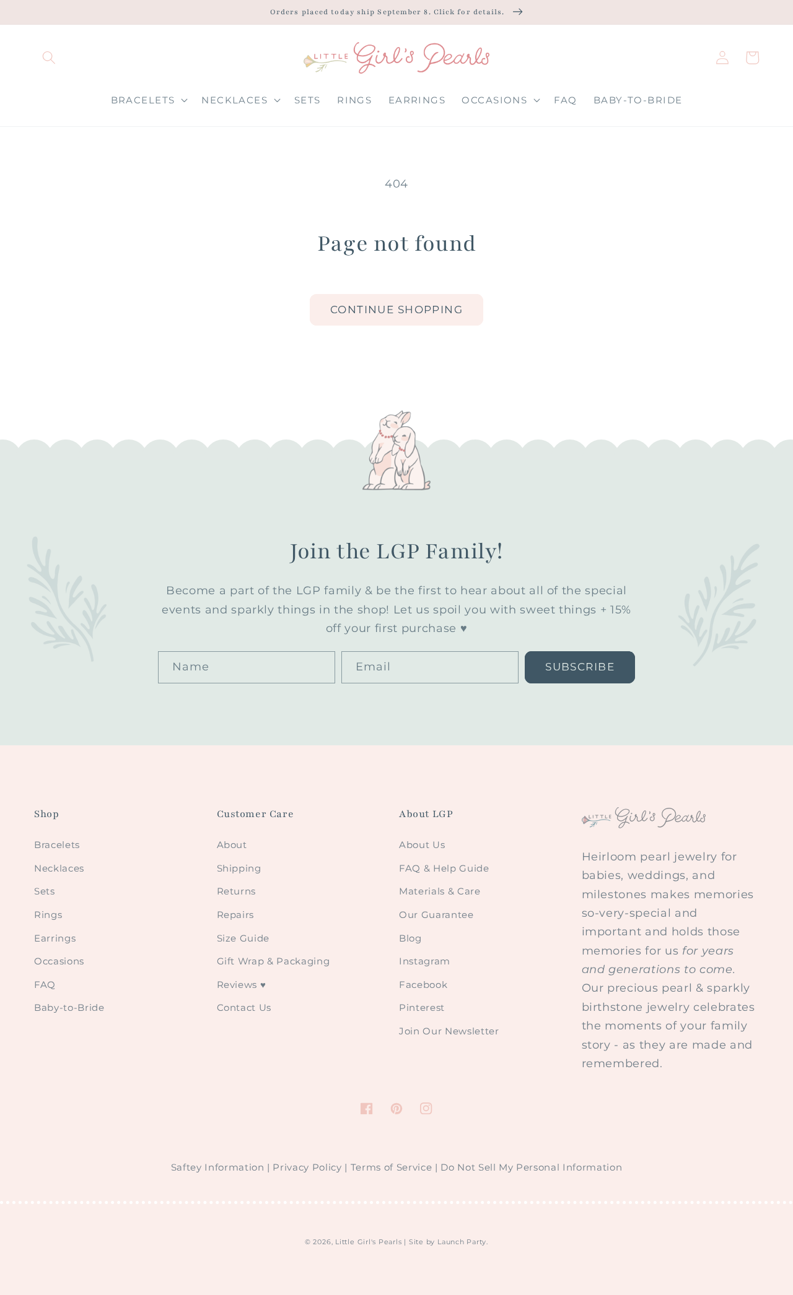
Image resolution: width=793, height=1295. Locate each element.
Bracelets (57, 845)
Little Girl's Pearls (368, 1241)
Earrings (55, 938)
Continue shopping (396, 309)
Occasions (59, 961)
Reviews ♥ (241, 984)
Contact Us (244, 1007)
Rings (48, 914)
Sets (44, 891)
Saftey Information (218, 1167)
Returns (236, 891)
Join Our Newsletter (449, 1031)
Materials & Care (440, 891)
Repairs (236, 914)
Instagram (424, 961)
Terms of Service (391, 1167)
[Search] (49, 57)
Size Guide (243, 938)
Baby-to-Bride (69, 1007)
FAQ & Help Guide (444, 868)
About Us (422, 845)
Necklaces (59, 868)
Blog (410, 938)
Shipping (239, 868)
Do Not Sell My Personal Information (531, 1167)
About (232, 845)
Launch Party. (462, 1241)
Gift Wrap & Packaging (273, 961)
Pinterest (422, 1007)
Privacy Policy (307, 1167)
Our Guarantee (436, 914)
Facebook (423, 984)
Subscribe (580, 666)
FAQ (45, 984)
